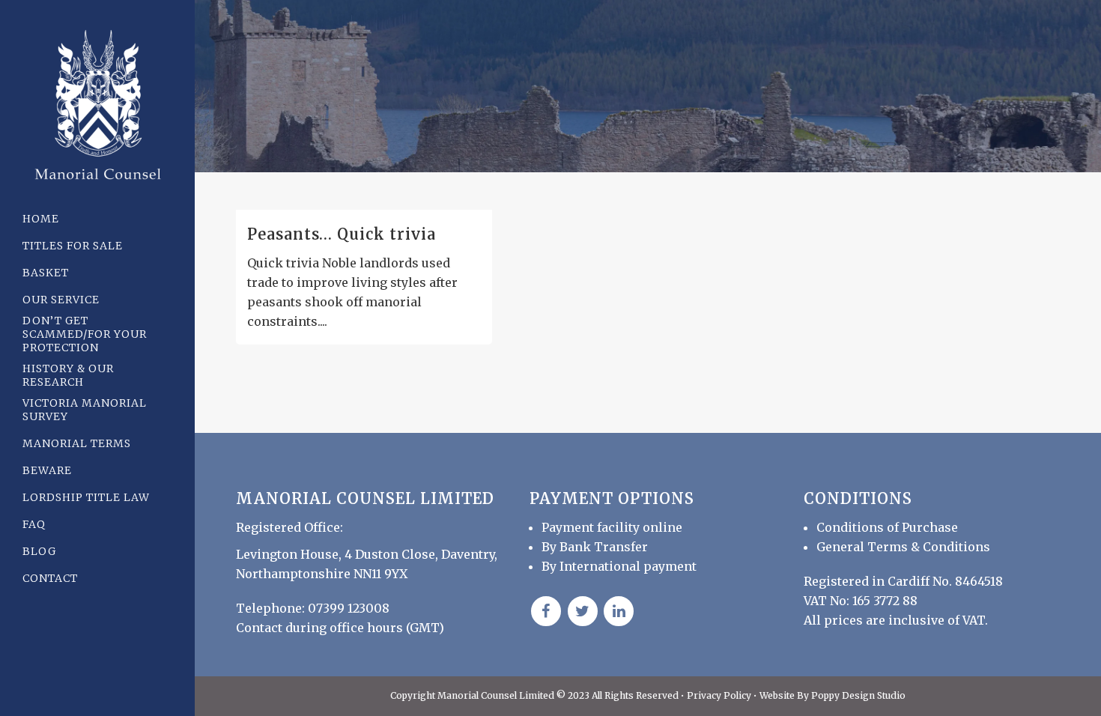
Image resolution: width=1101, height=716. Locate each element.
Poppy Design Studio (858, 695)
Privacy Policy (720, 695)
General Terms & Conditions (903, 546)
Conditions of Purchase (887, 527)
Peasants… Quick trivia (341, 234)
